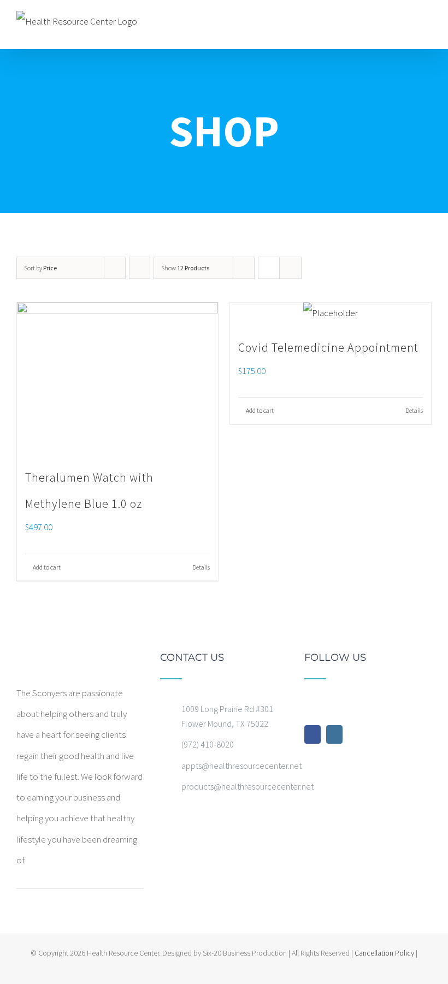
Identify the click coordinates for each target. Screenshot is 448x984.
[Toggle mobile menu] (427, 23)
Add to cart (47, 567)
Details (201, 567)
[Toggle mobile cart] (407, 23)
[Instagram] (334, 734)
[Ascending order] (139, 268)
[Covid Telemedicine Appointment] (330, 313)
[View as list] (290, 267)
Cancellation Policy (384, 953)
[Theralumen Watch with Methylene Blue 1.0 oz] (117, 378)
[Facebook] (312, 734)
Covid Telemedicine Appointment (328, 347)
